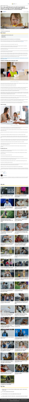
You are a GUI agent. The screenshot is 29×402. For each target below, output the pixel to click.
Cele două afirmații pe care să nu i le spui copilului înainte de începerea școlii (6, 255)
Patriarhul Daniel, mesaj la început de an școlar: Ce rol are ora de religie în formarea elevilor (7, 267)
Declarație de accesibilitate (24, 399)
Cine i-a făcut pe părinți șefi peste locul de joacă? (21, 267)
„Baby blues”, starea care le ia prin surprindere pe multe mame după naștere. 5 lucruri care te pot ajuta (21, 256)
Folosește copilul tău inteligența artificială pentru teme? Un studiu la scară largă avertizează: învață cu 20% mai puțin (20, 244)
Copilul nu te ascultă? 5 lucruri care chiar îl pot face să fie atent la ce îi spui (21, 290)
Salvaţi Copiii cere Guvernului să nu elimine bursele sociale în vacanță (21, 361)
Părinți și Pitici (2, 5)
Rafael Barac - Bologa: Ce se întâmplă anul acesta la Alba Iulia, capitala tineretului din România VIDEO (7, 208)
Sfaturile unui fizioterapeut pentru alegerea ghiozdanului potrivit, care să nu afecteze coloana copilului (21, 196)
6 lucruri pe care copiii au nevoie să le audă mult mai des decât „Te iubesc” (21, 373)
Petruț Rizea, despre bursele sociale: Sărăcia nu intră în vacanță (7, 337)
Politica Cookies (10, 399)
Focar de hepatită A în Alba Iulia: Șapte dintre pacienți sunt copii (21, 326)
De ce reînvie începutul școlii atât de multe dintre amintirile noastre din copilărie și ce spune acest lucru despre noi (21, 279)
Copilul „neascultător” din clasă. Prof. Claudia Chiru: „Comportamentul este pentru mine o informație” (7, 279)
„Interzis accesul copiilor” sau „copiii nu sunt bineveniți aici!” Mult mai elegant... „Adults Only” (7, 196)
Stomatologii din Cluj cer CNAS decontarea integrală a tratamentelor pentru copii (7, 373)
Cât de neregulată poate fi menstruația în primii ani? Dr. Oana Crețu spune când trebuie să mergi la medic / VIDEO (7, 290)
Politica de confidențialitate (4, 399)
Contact (19, 399)
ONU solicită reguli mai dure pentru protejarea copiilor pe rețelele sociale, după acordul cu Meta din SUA (7, 244)
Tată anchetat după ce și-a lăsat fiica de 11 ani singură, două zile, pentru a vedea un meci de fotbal (21, 302)
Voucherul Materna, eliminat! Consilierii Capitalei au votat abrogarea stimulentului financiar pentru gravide (21, 208)
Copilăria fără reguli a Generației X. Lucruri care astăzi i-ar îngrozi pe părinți (7, 302)
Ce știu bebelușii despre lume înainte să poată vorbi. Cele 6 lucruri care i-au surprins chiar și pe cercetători (21, 232)
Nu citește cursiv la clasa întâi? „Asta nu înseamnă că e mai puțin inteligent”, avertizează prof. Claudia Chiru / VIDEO (7, 326)
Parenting (4, 5)
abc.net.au (22, 41)
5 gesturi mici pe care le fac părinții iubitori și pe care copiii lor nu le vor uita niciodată (7, 384)
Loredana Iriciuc (4, 11)
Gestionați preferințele (15, 399)
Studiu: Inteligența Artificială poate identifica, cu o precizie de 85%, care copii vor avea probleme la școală (7, 232)
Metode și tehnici (6, 5)
